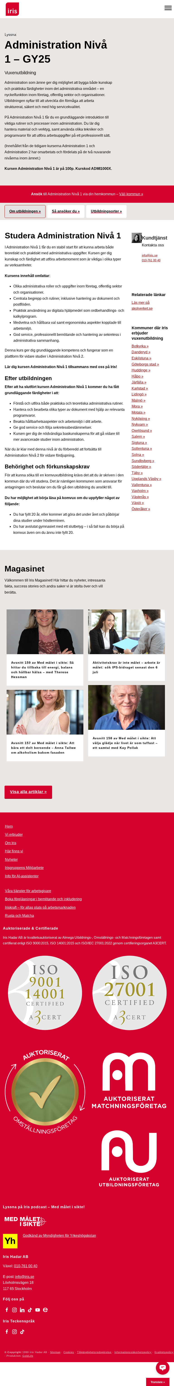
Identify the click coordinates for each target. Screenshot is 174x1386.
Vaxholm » (140, 491)
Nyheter (11, 859)
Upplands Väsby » (146, 479)
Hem (9, 826)
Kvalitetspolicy (164, 1352)
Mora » (137, 406)
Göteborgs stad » (145, 364)
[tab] (25, 211)
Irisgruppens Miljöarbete (24, 868)
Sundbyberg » (143, 461)
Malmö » (138, 400)
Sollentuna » (142, 448)
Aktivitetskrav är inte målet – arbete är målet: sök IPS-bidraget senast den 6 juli (126, 667)
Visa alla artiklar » (28, 792)
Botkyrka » (140, 346)
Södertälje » (141, 467)
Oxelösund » (142, 431)
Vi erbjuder (14, 835)
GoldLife (27, 1355)
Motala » (138, 412)
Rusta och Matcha (19, 916)
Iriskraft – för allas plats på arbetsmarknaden (40, 907)
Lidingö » (139, 394)
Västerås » (140, 497)
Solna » (138, 455)
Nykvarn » (140, 424)
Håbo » (137, 376)
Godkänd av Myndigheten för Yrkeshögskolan (59, 1236)
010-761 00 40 (151, 260)
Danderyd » (141, 352)
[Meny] (168, 8)
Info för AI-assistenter (22, 876)
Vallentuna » (142, 485)
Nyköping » (141, 419)
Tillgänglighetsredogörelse (94, 1352)
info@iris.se (149, 255)
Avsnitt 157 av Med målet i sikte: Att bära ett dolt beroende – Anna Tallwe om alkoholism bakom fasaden (43, 747)
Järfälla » (139, 382)
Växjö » (138, 503)
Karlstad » (140, 388)
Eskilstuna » (141, 358)
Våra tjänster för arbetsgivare (28, 891)
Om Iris (10, 843)
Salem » (138, 436)
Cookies (68, 1352)
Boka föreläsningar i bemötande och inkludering (43, 899)
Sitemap (55, 1352)
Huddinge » (141, 370)
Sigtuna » (139, 443)
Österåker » (141, 509)
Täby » (137, 473)
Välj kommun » (131, 194)
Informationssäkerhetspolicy (133, 1352)
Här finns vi (14, 851)
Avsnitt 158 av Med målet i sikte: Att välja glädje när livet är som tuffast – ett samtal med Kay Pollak (125, 743)
